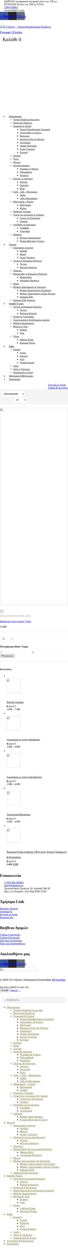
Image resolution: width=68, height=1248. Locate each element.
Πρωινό (12, 244)
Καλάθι (4, 990)
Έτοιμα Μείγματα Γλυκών (32, 241)
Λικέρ (15, 366)
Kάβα (11, 346)
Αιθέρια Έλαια (27, 339)
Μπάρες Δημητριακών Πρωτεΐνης (35, 290)
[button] (2, 995)
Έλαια (16, 336)
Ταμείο (14, 990)
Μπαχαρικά (25, 205)
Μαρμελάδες (26, 277)
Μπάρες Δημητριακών (30, 238)
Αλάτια (23, 208)
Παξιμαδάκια (26, 172)
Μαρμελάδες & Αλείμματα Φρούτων (30, 274)
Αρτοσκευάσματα (21, 165)
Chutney (24, 221)
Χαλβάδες (24, 228)
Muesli (23, 254)
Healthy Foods (16, 303)
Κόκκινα (24, 356)
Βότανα (23, 330)
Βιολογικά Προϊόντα (22, 123)
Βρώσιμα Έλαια (27, 343)
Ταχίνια (23, 264)
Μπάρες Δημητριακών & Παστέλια (29, 287)
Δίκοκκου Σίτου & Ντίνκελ (32, 139)
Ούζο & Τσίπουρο (21, 369)
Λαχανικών (25, 142)
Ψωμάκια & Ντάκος (29, 169)
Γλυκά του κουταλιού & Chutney (28, 215)
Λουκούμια (25, 231)
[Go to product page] (37, 686)
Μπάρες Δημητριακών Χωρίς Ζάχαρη (37, 293)
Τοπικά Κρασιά (27, 362)
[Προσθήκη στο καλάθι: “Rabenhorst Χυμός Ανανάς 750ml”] (62, 410)
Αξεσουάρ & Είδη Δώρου (21, 376)
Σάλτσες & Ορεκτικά (23, 179)
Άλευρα (16, 162)
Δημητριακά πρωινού (23, 248)
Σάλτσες (24, 182)
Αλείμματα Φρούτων (29, 280)
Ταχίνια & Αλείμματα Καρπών (27, 261)
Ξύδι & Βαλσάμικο (28, 198)
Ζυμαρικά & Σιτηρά (22, 126)
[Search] (64, 1000)
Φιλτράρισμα (7, 656)
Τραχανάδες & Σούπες (31, 133)
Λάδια (23, 195)
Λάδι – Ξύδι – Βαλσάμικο (25, 192)
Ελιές (22, 188)
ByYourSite (58, 979)
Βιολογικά (24, 136)
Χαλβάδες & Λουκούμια (24, 225)
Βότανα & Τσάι (20, 326)
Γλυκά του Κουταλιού (30, 218)
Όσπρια (17, 156)
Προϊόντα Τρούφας (22, 211)
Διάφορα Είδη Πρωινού (24, 300)
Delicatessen (15, 116)
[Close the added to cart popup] (19, 991)
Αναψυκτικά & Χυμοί (23, 372)
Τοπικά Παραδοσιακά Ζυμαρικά (35, 129)
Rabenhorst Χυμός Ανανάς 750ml (15, 621)
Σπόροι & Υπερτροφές (23, 316)
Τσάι (22, 333)
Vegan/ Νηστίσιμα (28, 146)
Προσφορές (14, 379)
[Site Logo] (25, 26)
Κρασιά (16, 349)
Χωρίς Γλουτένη (27, 149)
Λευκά (23, 353)
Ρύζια (16, 159)
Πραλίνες (17, 271)
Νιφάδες (24, 251)
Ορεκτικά (24, 185)
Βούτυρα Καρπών (28, 267)
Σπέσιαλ (24, 152)
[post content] (34, 506)
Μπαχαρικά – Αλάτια (23, 202)
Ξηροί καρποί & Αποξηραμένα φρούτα (31, 320)
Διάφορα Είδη (26, 297)
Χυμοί (27, 616)
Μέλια (16, 284)
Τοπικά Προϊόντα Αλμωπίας (26, 119)
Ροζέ (22, 359)
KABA (2, 616)
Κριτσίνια (24, 175)
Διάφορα (17, 234)
